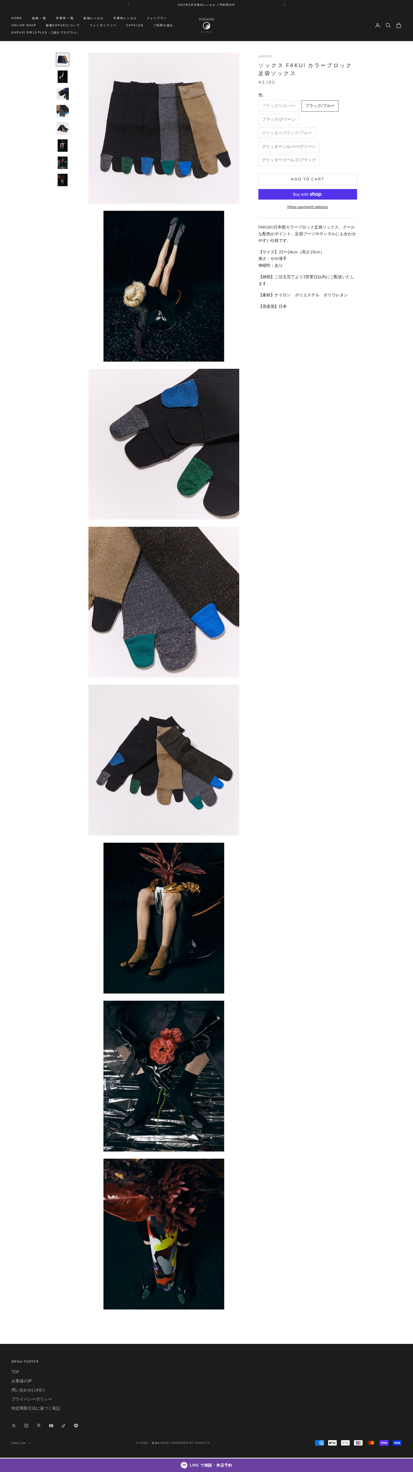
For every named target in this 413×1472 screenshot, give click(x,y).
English (18, 1443)
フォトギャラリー (103, 25)
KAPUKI (265, 56)
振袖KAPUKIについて (63, 25)
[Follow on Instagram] (26, 1425)
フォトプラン (157, 18)
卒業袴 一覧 (65, 18)
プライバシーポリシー (31, 1399)
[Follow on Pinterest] (38, 1425)
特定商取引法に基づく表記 (35, 1408)
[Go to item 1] (62, 59)
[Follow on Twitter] (13, 1425)
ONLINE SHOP (23, 25)
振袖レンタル (93, 18)
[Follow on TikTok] (63, 1425)
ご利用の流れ (163, 25)
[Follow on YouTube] (51, 1425)
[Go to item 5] (62, 128)
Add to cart (308, 179)
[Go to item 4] (62, 111)
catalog (134, 25)
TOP (15, 1372)
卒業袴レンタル (125, 18)
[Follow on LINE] (76, 1425)
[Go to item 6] (62, 145)
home (16, 18)
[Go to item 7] (62, 162)
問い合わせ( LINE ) (28, 1390)
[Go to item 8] (62, 180)
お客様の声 (21, 1381)
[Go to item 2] (62, 76)
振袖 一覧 (39, 18)
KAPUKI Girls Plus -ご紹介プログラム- (45, 32)
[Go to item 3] (62, 94)
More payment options (307, 207)
